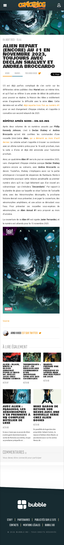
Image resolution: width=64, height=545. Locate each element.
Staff (10, 519)
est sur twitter (30, 333)
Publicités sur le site (45, 519)
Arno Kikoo (16, 333)
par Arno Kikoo (31, 73)
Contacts (14, 525)
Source (6, 321)
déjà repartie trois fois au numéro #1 (42, 105)
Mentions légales (31, 525)
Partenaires (23, 519)
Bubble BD (50, 525)
